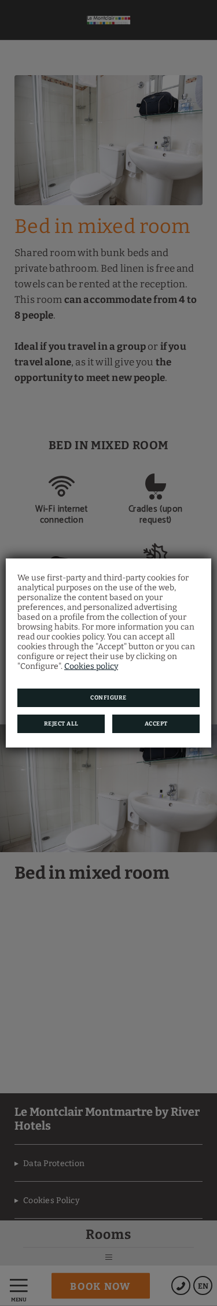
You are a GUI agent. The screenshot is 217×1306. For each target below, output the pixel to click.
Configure (108, 697)
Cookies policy (91, 666)
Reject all (61, 723)
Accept (156, 723)
